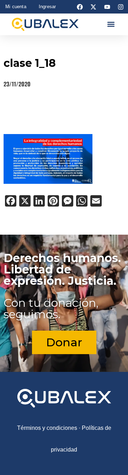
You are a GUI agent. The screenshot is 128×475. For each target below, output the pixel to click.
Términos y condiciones (47, 428)
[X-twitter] (93, 7)
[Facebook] (80, 7)
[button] (111, 24)
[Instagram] (120, 7)
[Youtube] (107, 7)
